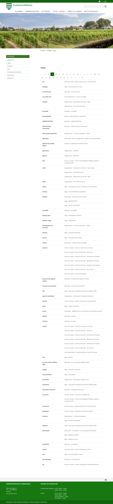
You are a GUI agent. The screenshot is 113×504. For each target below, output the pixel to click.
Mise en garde (34, 502)
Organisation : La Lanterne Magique (75, 416)
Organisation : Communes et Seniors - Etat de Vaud (79, 168)
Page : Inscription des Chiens (73, 238)
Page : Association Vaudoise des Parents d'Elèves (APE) (80, 291)
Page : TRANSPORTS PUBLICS (72, 215)
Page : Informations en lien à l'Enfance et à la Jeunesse (80, 186)
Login (105, 1)
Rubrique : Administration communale (75, 126)
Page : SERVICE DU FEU (71, 439)
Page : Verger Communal (71, 306)
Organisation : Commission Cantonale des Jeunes (79, 296)
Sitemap (9, 66)
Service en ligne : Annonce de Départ (75, 274)
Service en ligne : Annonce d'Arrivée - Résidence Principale (81, 261)
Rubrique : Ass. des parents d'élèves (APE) (76, 362)
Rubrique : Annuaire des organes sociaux (76, 279)
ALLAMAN (19, 11)
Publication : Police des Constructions (75, 197)
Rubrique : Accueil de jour (72, 92)
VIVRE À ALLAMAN (75, 11)
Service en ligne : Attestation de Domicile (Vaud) (78, 411)
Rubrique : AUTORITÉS (71, 444)
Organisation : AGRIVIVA (71, 151)
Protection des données (14, 72)
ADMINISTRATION (32, 11)
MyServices (10, 60)
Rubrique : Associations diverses (74, 389)
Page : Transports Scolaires (72, 369)
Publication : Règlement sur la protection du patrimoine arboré (83, 311)
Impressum (10, 75)
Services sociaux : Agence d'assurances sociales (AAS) (80, 82)
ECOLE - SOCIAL (59, 11)
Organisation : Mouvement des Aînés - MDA (77, 102)
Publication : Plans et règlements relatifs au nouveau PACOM (82, 138)
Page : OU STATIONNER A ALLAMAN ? (75, 192)
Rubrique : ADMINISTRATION (72, 121)
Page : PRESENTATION (70, 201)
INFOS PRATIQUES (91, 11)
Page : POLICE (68, 357)
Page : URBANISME (69, 220)
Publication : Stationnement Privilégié (75, 243)
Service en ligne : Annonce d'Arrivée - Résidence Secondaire (82, 265)
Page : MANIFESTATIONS (71, 435)
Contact (8, 491)
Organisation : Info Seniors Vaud (74, 172)
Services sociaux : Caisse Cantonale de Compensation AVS (81, 464)
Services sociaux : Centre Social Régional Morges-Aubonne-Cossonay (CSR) (81, 162)
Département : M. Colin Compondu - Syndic (77, 133)
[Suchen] (106, 6)
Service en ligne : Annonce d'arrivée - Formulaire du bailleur (82, 256)
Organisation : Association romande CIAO (76, 379)
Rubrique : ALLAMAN (70, 210)
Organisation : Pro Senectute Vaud (74, 106)
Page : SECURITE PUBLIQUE (72, 233)
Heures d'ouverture (49, 484)
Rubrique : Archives (70, 321)
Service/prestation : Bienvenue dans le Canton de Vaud (80, 352)
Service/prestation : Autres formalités (75, 97)
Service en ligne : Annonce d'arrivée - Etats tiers (78, 252)
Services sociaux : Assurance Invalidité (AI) (76, 394)
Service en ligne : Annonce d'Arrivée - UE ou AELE (78, 269)
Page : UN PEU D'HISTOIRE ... (72, 205)
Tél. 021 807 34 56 (11, 493)
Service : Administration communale (75, 116)
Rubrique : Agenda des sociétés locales (76, 143)
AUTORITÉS (45, 11)
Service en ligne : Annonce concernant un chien (78, 248)
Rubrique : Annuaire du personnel (74, 286)
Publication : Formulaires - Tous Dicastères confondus (80, 430)
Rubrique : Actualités (70, 111)
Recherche (10, 78)
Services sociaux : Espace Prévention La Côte (77, 449)
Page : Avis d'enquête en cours (73, 87)
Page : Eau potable (69, 374)
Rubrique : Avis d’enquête (72, 459)
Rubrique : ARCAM (69, 316)
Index (12, 63)
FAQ (8, 69)
